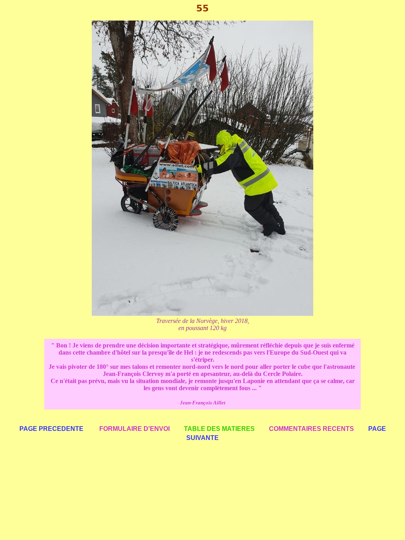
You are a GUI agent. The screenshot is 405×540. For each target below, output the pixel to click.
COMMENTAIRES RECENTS (311, 428)
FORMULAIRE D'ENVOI (134, 428)
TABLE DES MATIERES (219, 428)
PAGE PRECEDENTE (51, 428)
